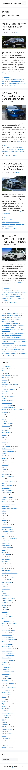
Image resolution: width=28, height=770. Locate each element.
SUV (5, 145)
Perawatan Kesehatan (8, 655)
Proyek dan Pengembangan (9, 683)
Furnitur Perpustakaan (8, 451)
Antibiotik (4, 391)
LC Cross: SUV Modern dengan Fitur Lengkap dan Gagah (13, 96)
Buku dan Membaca (7, 405)
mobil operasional (7, 568)
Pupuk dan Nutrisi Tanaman (9, 687)
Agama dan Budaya (7, 368)
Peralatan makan (6, 642)
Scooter (4, 697)
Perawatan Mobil (6, 658)
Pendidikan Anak (6, 616)
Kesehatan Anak (6, 497)
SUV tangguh (11, 226)
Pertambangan (6, 667)
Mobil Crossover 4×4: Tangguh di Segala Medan (14, 26)
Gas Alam (4, 456)
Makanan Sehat (6, 527)
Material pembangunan (8, 538)
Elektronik (4, 435)
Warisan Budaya (6, 747)
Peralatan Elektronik (7, 630)
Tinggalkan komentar (9, 85)
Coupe (4, 416)
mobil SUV (11, 149)
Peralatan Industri (7, 632)
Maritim (4, 534)
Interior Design (6, 474)
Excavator (4, 439)
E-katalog (4, 430)
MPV (3, 591)
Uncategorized (6, 738)
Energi (3, 437)
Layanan (4, 518)
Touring (4, 731)
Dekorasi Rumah (6, 423)
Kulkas (4, 513)
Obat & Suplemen (7, 596)
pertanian (4, 669)
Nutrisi (4, 593)
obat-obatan (5, 605)
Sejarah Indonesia (7, 704)
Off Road (4, 607)
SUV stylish (18, 151)
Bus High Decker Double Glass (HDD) (12, 410)
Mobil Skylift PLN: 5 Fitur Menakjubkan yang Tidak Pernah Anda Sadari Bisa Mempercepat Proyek (12, 319)
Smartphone (5, 708)
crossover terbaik (8, 79)
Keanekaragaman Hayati (8, 481)
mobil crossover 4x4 (19, 79)
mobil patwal (5, 570)
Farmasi (4, 442)
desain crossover (10, 294)
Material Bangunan (7, 536)
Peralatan (4, 625)
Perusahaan (5, 674)
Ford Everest (7, 220)
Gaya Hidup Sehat (7, 458)
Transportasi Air (6, 733)
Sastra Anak (5, 694)
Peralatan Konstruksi (7, 637)
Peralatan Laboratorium (8, 639)
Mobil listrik (5, 563)
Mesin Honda (5, 543)
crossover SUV (10, 292)
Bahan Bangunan (6, 393)
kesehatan (5, 495)
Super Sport (5, 715)
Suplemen (4, 717)
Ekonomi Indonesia (7, 433)
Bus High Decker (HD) (8, 407)
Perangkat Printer (7, 651)
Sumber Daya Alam (7, 713)
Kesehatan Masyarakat (8, 504)
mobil (3, 550)
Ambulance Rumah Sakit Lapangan (11, 387)
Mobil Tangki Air (6, 582)
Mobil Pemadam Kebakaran (9, 573)
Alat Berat (4, 373)
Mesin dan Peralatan (7, 540)
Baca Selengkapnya (20, 141)
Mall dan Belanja (6, 529)
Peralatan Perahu (6, 646)
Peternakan (5, 676)
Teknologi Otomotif (7, 727)
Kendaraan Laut (6, 490)
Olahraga (4, 609)
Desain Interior (6, 426)
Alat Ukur (4, 380)
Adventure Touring (7, 366)
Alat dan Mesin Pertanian (9, 375)
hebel (3, 467)
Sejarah (4, 701)
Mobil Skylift (5, 580)
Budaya (4, 398)
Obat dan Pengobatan (8, 600)
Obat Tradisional (6, 602)
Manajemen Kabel (7, 531)
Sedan (4, 699)
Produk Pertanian (7, 681)
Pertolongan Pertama (8, 671)
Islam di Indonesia (7, 476)
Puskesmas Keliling (7, 690)
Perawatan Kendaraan (8, 653)
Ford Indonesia (15, 220)
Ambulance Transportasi (8, 389)
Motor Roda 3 (6, 589)
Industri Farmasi (6, 472)
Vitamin (4, 743)
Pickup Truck (5, 678)
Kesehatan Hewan (7, 501)
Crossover (6, 77)
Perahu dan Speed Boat (8, 623)
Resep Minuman (6, 692)
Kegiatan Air (5, 488)
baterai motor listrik (7, 396)
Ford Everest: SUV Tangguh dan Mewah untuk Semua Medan (13, 166)
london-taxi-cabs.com (11, 3)
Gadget (4, 453)
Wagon (4, 745)
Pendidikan (5, 614)
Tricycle (4, 736)
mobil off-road (6, 81)
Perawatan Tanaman (7, 660)
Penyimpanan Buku (7, 621)
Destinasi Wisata (6, 428)
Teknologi (4, 724)
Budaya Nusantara (7, 403)
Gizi (3, 462)
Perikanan (4, 662)
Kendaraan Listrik (7, 492)
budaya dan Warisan (7, 400)
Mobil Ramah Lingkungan (9, 577)
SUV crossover (21, 83)
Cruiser (4, 421)
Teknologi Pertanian (7, 729)
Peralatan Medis (6, 644)
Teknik (4, 722)
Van (3, 740)
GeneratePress (16, 767)
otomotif (4, 612)
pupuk (3, 685)
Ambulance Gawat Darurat (9, 384)
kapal (3, 478)
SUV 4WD (18, 224)
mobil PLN (5, 575)
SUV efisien (18, 149)
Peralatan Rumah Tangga (9, 648)
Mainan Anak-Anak (7, 524)
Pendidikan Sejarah (7, 619)
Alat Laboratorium (7, 377)
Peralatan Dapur (6, 628)
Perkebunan (5, 665)
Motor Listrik (5, 586)
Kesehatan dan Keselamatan (10, 499)
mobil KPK (5, 561)
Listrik (3, 522)
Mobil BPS (5, 552)
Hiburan (4, 469)
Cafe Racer (5, 412)
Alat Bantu (5, 371)
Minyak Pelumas (6, 547)
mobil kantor (5, 557)
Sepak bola (5, 706)
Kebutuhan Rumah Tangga (9, 485)
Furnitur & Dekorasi (7, 449)
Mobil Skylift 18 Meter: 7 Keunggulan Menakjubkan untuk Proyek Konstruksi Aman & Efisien (12, 329)
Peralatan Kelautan (7, 635)
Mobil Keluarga (14, 296)
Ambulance (5, 382)
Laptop (4, 515)
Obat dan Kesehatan (7, 598)
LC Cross (6, 147)
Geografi (4, 460)
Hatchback (5, 465)
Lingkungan (5, 520)
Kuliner (4, 511)
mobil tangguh (12, 83)
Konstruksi (5, 506)
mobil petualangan (16, 81)
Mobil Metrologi (6, 566)
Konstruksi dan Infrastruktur (9, 508)
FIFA (3, 444)
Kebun (4, 483)
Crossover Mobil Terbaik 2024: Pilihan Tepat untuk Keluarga (14, 239)
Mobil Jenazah (6, 554)
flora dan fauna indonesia (9, 446)
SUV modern (10, 151)
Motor (3, 584)
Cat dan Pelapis (6, 414)
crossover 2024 (8, 290)
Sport (3, 710)
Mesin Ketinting (6, 545)
